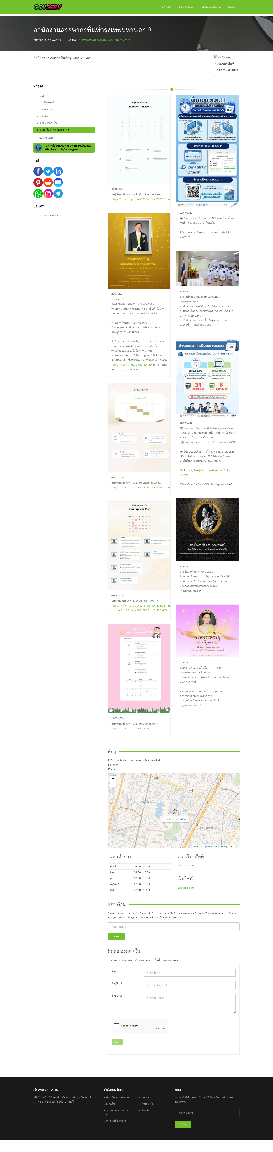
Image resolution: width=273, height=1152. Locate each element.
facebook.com (185, 887)
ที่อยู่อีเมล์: (117, 983)
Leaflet (196, 846)
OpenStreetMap (220, 846)
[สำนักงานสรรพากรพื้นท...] (175, 811)
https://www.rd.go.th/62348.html (131, 728)
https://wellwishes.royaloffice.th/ (131, 364)
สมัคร (116, 936)
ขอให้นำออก (46, 137)
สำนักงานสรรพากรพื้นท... (176, 819)
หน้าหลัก (166, 7)
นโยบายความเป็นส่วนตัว (118, 1112)
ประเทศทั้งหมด (212, 7)
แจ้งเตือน (44, 116)
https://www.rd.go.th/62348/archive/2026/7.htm (141, 487)
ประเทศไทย (55, 40)
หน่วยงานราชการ (48, 215)
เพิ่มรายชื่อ (148, 1104)
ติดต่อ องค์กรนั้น (48, 123)
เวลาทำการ (45, 109)
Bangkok (72, 40)
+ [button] (113, 778)
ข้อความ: (117, 995)
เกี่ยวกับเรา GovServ (117, 1097)
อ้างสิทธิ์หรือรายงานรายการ (54, 130)
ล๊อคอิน (232, 7)
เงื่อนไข (110, 1104)
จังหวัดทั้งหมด (187, 7)
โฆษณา (146, 1097)
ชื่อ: (114, 970)
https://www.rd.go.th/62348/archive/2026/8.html (141, 199)
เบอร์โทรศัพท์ (46, 102)
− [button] (113, 784)
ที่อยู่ (42, 95)
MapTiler (206, 846)
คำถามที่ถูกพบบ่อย (116, 1120)
